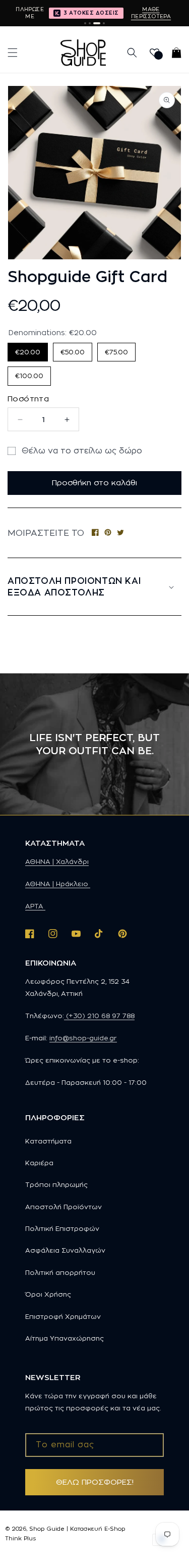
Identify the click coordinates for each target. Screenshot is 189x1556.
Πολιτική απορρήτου (60, 1272)
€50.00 (73, 349)
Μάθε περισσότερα (151, 12)
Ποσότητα (28, 398)
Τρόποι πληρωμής (56, 1184)
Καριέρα (39, 1162)
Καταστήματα (48, 1141)
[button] (13, 52)
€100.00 (29, 373)
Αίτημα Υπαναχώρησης (64, 1338)
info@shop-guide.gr (83, 1037)
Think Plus (20, 1538)
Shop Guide (47, 1529)
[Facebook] (95, 533)
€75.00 (116, 349)
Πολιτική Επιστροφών (62, 1228)
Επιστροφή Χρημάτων (63, 1316)
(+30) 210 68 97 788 (99, 1015)
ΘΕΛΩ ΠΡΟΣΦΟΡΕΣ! (95, 1482)
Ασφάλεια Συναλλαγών (65, 1250)
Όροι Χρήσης (48, 1294)
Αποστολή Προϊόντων (63, 1206)
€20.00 (28, 349)
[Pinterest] (107, 533)
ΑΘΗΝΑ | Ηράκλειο (57, 883)
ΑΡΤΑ (35, 905)
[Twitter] (120, 533)
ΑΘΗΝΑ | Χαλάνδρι (57, 861)
